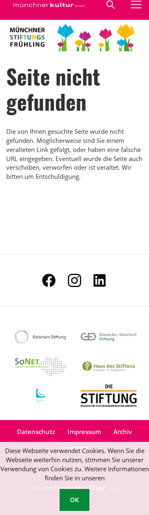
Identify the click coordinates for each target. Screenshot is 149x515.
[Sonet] (40, 366)
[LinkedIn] (100, 280)
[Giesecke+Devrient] (109, 337)
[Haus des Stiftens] (109, 366)
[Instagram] (74, 280)
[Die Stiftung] (109, 395)
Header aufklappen (111, 4)
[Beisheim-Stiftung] (40, 337)
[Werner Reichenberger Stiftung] (40, 395)
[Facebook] (48, 280)
